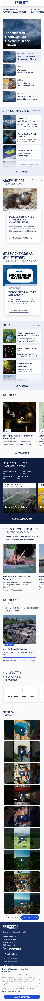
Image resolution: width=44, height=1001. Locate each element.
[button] (22, 991)
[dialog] (22, 983)
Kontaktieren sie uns (10, 958)
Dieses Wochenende (11, 471)
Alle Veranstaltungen (22, 519)
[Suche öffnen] (4, 3)
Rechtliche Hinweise (10, 961)
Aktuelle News (22, 453)
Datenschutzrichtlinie (27, 988)
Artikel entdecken (20, 238)
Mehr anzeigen (22, 172)
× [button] (41, 968)
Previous (32, 180)
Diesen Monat (8, 476)
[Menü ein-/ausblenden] (39, 3)
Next (41, 180)
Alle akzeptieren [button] (22, 997)
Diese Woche (28, 471)
